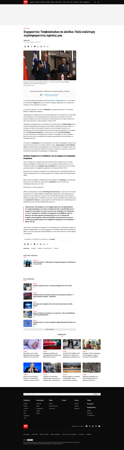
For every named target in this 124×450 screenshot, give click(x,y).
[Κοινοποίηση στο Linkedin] (41, 46)
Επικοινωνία (81, 434)
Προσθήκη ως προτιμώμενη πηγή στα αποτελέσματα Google (51, 95)
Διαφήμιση (88, 434)
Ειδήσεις (32, 2)
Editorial (76, 403)
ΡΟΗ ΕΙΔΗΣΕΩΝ (28, 279)
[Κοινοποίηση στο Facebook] (28, 46)
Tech (71, 2)
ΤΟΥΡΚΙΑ (56, 248)
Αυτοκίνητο (76, 2)
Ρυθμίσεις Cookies (44, 434)
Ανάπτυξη (38, 403)
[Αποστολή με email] (47, 46)
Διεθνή (38, 413)
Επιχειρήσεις (39, 408)
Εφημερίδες (86, 2)
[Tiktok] (93, 426)
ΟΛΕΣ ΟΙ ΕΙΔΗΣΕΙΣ (50, 329)
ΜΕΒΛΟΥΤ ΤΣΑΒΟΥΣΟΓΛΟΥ (45, 248)
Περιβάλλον (27, 415)
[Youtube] (99, 426)
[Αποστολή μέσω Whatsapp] (38, 46)
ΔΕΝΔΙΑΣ (33, 248)
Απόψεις (76, 406)
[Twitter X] (90, 426)
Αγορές (38, 410)
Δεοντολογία (35, 434)
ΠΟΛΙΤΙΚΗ (26, 28)
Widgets (89, 410)
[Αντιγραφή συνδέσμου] (44, 46)
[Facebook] (86, 426)
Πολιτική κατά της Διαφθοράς (69, 434)
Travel (64, 2)
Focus (60, 2)
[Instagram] (96, 426)
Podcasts (90, 404)
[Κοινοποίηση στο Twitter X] (31, 46)
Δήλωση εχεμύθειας (55, 434)
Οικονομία (42, 2)
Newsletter (89, 413)
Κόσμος (53, 2)
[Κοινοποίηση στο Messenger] (34, 46)
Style (56, 2)
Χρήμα (37, 406)
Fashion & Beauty (53, 406)
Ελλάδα (48, 2)
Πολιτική (37, 2)
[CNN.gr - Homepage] (25, 2)
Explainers (76, 408)
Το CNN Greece (91, 415)
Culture (50, 403)
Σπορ (67, 2)
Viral (25, 418)
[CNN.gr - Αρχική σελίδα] (25, 426)
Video (81, 2)
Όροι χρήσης (27, 434)
